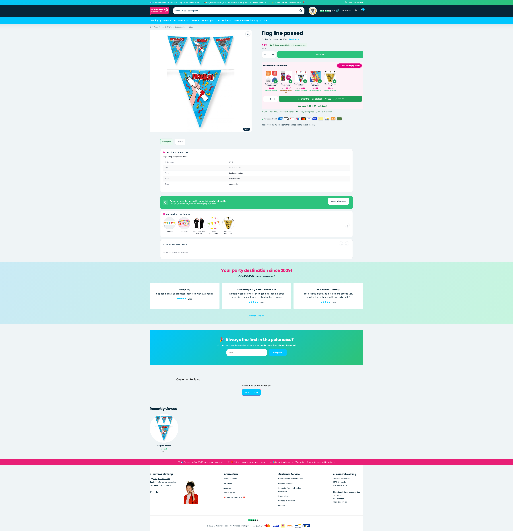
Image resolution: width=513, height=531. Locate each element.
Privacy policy (229, 493)
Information (231, 474)
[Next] (347, 243)
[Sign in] (356, 11)
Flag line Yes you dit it (330, 85)
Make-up (206, 20)
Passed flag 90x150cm (315, 85)
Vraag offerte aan (338, 201)
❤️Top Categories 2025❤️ (234, 497)
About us (227, 488)
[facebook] (157, 492)
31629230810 (165, 485)
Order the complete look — (322, 99)
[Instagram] (151, 492)
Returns (281, 505)
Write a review (251, 392)
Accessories (180, 20)
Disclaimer (228, 483)
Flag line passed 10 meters (300, 85)
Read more (294, 39)
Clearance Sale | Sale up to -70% (250, 20)
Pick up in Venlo (230, 479)
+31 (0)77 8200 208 (161, 479)
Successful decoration (184, 27)
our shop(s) (310, 125)
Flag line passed (164, 446)
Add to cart (320, 54)
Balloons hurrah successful (286, 85)
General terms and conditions (290, 479)
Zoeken (300, 10)
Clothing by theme (159, 20)
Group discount (284, 496)
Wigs (194, 20)
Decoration (223, 20)
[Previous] (341, 243)
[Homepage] (150, 27)
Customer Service (289, 474)
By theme (169, 27)
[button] (273, 54)
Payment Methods (286, 483)
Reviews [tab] (180, 142)
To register (278, 352)
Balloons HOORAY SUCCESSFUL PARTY (271, 85)
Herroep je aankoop (286, 501)
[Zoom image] (247, 33)
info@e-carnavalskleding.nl (167, 482)
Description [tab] (166, 142)
